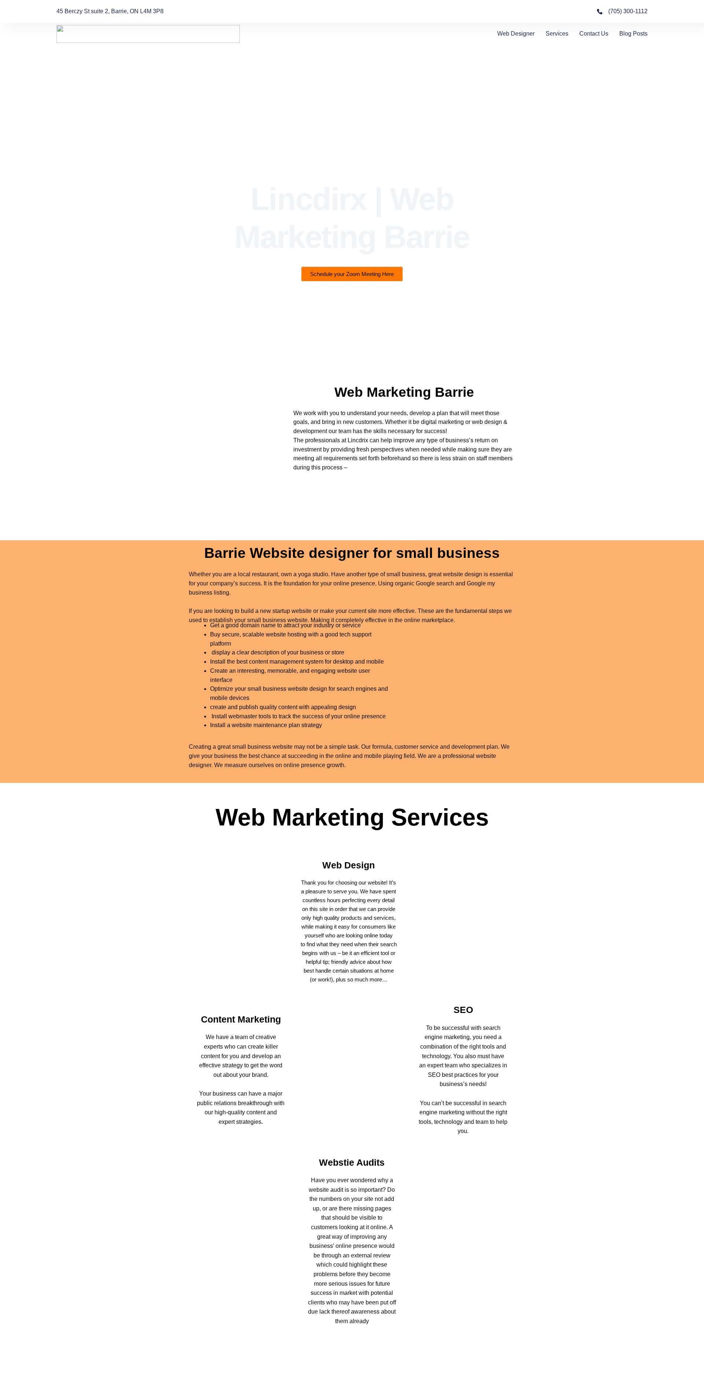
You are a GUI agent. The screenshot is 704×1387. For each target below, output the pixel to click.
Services (557, 33)
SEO (463, 1010)
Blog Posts (633, 33)
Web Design (348, 865)
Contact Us (593, 33)
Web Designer (516, 33)
